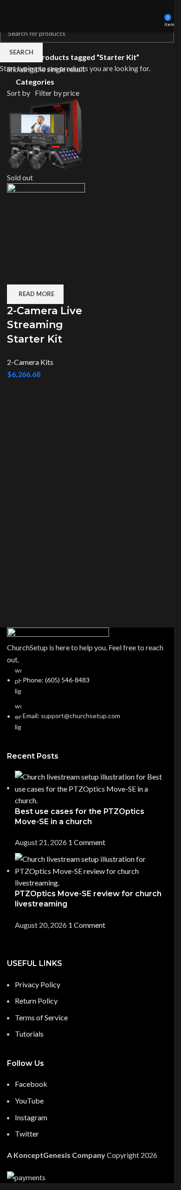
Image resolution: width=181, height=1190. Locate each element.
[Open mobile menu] (10, 16)
